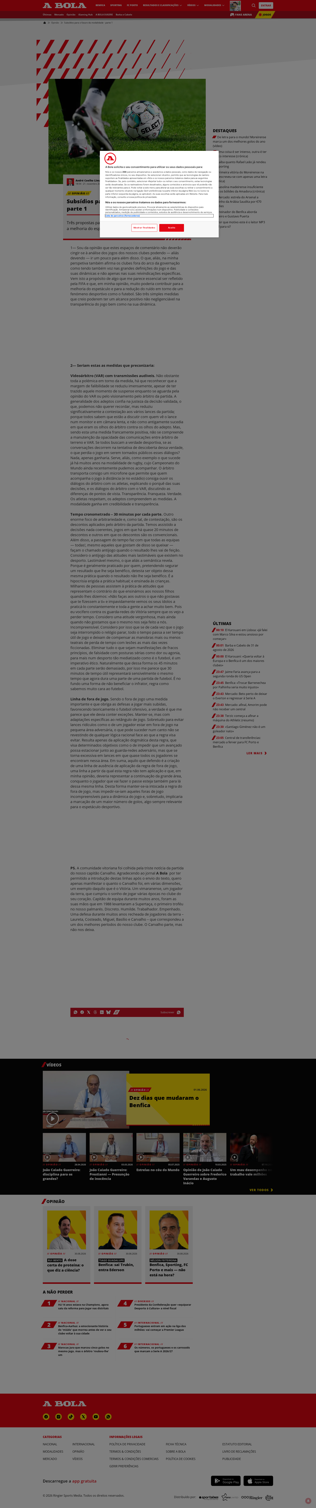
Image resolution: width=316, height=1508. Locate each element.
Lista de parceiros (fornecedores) (122, 215)
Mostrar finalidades (144, 227)
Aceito (171, 227)
